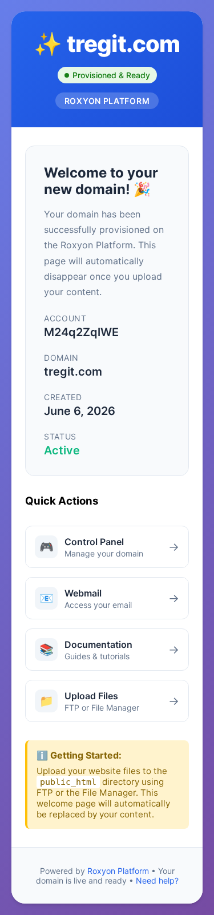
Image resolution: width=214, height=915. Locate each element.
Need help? (157, 880)
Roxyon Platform (118, 871)
